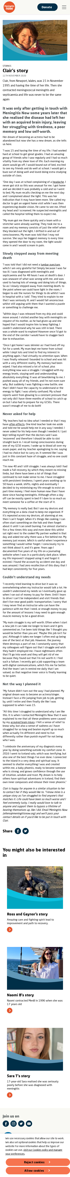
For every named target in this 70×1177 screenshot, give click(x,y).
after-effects (17, 424)
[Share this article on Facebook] (18, 831)
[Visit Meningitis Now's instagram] (13, 1124)
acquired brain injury (23, 722)
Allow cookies (34, 1170)
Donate (47, 7)
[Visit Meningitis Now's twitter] (21, 1124)
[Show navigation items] (64, 7)
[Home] (9, 7)
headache (58, 181)
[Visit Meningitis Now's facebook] (6, 1124)
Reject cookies (34, 1162)
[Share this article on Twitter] (25, 831)
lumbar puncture (50, 264)
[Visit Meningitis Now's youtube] (29, 1124)
